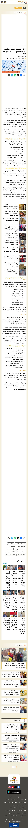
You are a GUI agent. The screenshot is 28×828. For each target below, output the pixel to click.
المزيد (14, 767)
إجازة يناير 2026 (12, 546)
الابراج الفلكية (14, 816)
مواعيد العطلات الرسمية (20, 549)
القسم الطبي (23, 800)
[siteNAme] (22, 2)
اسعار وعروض (12, 813)
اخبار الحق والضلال (13, 808)
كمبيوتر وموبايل (22, 808)
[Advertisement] (14, 30)
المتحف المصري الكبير (10, 552)
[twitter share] (18, 75)
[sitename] (14, 779)
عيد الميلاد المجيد (21, 546)
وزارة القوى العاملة (21, 552)
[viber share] (12, 75)
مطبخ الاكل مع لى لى (11, 810)
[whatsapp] (9, 75)
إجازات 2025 (10, 543)
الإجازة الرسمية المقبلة (20, 543)
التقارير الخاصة (10, 797)
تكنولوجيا (24, 813)
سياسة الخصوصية (14, 819)
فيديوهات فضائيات (22, 810)
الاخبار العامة (18, 8)
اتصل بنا (7, 819)
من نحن (21, 819)
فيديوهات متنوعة (14, 800)
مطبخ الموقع (7, 802)
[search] (2, 2)
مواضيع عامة (23, 805)
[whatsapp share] (15, 75)
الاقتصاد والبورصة (14, 805)
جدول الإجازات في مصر (10, 554)
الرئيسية (24, 797)
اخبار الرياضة (14, 802)
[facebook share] (21, 75)
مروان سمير (21, 56)
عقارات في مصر (22, 816)
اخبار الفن (7, 800)
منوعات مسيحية (22, 802)
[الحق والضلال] (24, 8)
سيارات (18, 813)
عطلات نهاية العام (21, 554)
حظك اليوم (7, 816)
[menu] (5, 2)
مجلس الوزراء (10, 549)
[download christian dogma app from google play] (13, 792)
